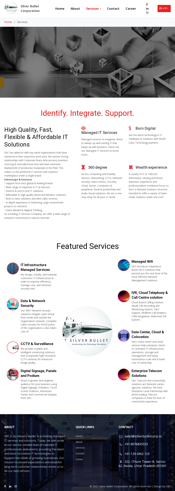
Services (80, 447)
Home (60, 8)
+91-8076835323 (136, 444)
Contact (113, 8)
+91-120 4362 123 (163, 15)
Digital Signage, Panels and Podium (39, 373)
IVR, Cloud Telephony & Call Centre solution (150, 295)
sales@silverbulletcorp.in (143, 436)
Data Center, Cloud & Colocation (148, 334)
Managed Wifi (142, 261)
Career (131, 8)
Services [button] (92, 8)
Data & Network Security (33, 303)
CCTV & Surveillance (37, 344)
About (75, 8)
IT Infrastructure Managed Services (35, 267)
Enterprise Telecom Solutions (147, 373)
